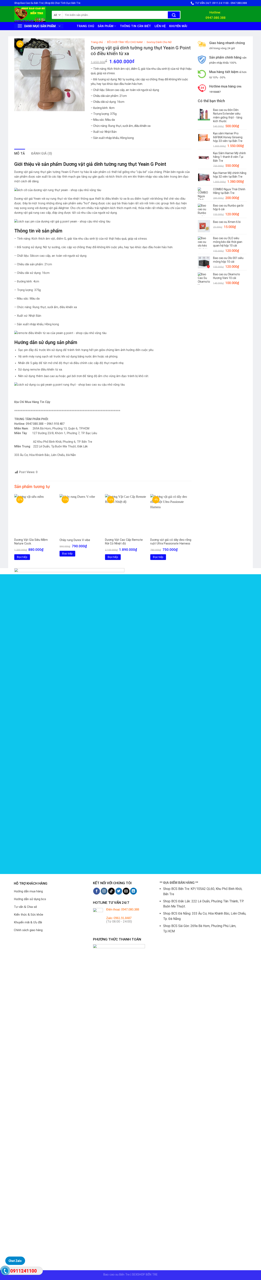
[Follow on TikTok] (111, 891)
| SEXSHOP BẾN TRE (144, 1274)
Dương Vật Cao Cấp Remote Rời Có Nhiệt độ (124, 541)
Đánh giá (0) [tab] (41, 153)
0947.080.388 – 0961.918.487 (45, 424)
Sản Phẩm (105, 26)
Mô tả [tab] (19, 153)
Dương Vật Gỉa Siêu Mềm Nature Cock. (31, 541)
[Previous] (14, 531)
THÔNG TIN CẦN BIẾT (135, 26)
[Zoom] (20, 106)
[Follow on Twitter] (118, 891)
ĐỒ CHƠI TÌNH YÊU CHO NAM (125, 42)
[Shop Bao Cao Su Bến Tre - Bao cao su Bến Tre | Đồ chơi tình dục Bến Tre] (30, 14)
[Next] (191, 531)
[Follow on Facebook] (96, 891)
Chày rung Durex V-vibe (75, 540)
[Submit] (173, 15)
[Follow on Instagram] (104, 891)
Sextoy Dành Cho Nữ (159, 42)
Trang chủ (85, 26)
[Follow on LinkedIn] (133, 891)
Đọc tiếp (22, 557)
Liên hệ (160, 26)
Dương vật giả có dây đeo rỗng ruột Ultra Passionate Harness (170, 541)
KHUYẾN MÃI (178, 26)
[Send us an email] (126, 891)
